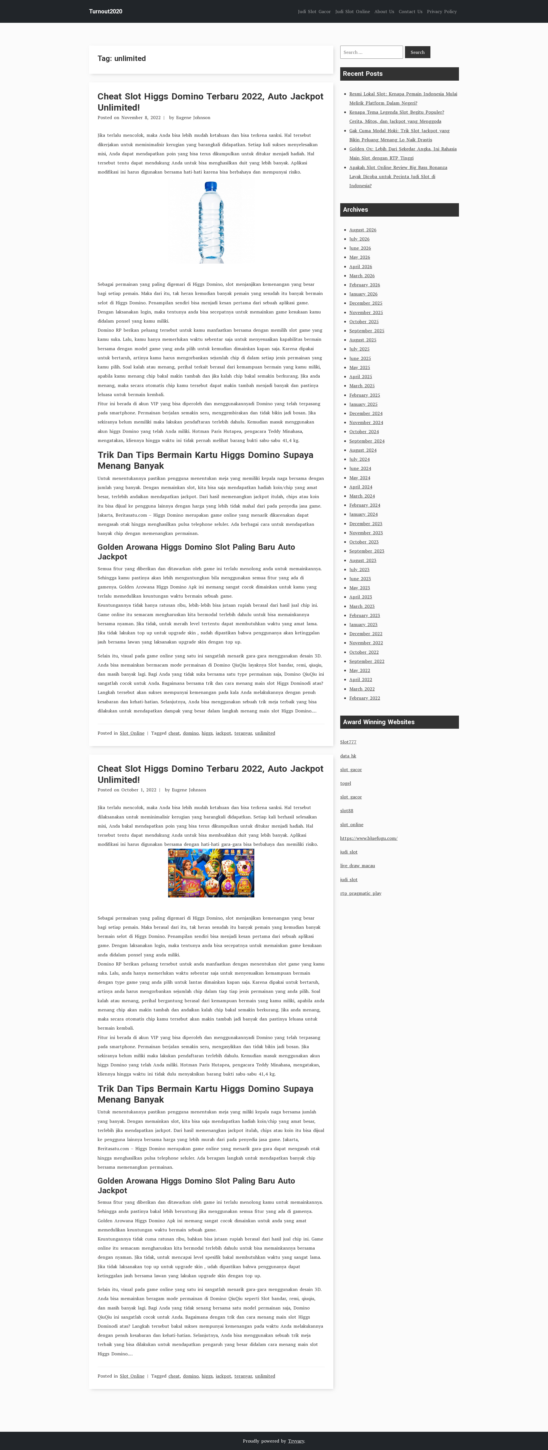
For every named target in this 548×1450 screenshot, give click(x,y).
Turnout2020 (105, 11)
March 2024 (362, 496)
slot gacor (351, 769)
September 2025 (366, 330)
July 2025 (359, 349)
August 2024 (362, 450)
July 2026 (359, 239)
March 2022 (362, 689)
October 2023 (364, 542)
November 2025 (366, 312)
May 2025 (359, 367)
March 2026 (362, 275)
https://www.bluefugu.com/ (369, 838)
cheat (174, 733)
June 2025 (360, 358)
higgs (207, 733)
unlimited (265, 733)
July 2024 (359, 459)
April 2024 (360, 487)
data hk (348, 756)
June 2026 (360, 248)
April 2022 (360, 679)
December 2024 (365, 413)
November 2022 (366, 643)
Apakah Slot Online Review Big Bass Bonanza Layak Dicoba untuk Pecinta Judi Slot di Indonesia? (398, 176)
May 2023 (359, 588)
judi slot (349, 852)
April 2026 (360, 266)
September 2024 (366, 441)
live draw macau (357, 865)
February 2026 (364, 285)
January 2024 (363, 514)
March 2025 (362, 385)
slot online (351, 824)
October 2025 (364, 321)
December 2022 (365, 633)
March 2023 (362, 606)
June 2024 (360, 468)
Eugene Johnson (193, 117)
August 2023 (362, 560)
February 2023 (364, 615)
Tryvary (296, 1441)
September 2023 (366, 551)
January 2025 (363, 404)
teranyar (243, 733)
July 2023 (359, 569)
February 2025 (364, 395)
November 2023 (366, 533)
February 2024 (364, 505)
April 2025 (360, 376)
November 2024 (366, 422)
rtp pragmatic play (360, 893)
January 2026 (363, 294)
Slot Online (132, 733)
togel (345, 783)
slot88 (346, 810)
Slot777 (348, 742)
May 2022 (359, 670)
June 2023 (360, 578)
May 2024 (359, 477)
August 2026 (362, 230)
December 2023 (365, 523)
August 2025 (362, 340)
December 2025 (365, 303)
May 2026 (359, 257)
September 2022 (366, 661)
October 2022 (364, 652)
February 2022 (364, 698)
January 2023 (363, 624)
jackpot (223, 733)
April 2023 (360, 597)
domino (191, 733)
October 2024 (364, 431)
